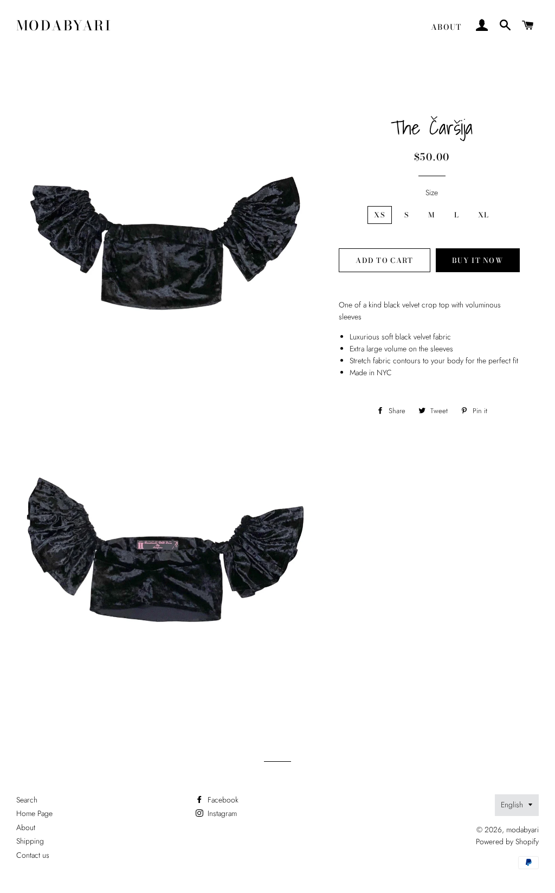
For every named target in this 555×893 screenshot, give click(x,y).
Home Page (34, 813)
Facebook (221, 799)
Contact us (32, 855)
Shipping (30, 841)
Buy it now (477, 260)
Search (26, 799)
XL (483, 214)
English (512, 804)
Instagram (221, 813)
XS (379, 214)
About (446, 27)
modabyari (64, 25)
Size (431, 192)
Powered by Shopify (507, 841)
